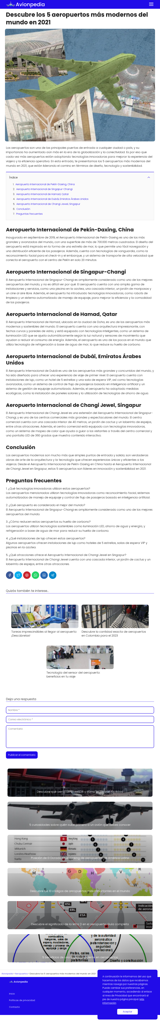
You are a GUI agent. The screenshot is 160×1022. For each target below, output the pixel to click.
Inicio (12, 993)
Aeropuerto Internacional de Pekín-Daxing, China (45, 184)
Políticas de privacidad (22, 1000)
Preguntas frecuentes (29, 214)
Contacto (14, 1007)
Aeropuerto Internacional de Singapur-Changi (44, 189)
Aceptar (127, 1011)
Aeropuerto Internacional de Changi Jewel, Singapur (48, 204)
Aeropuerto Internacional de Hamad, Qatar (42, 194)
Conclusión (23, 209)
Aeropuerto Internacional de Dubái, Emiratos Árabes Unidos (52, 199)
